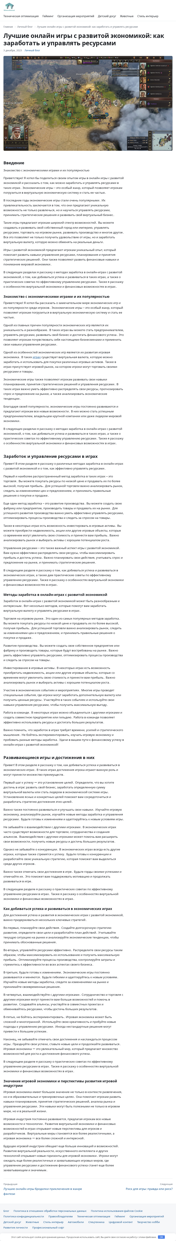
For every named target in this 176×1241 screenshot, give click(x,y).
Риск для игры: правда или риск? (149, 1187)
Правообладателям (60, 1216)
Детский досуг (107, 16)
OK (161, 1237)
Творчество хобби (148, 1222)
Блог (6, 1211)
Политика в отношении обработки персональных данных (50, 1211)
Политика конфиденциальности (23, 1216)
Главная (8, 26)
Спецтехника (96, 1222)
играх (37, 357)
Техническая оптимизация (21, 16)
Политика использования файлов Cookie (116, 1211)
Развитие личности (15, 1227)
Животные (127, 16)
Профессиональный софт (48, 1227)
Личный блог (25, 26)
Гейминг (48, 16)
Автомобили (76, 1222)
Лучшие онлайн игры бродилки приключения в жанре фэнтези (42, 1189)
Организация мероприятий (75, 16)
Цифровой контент (121, 1222)
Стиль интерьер (147, 16)
